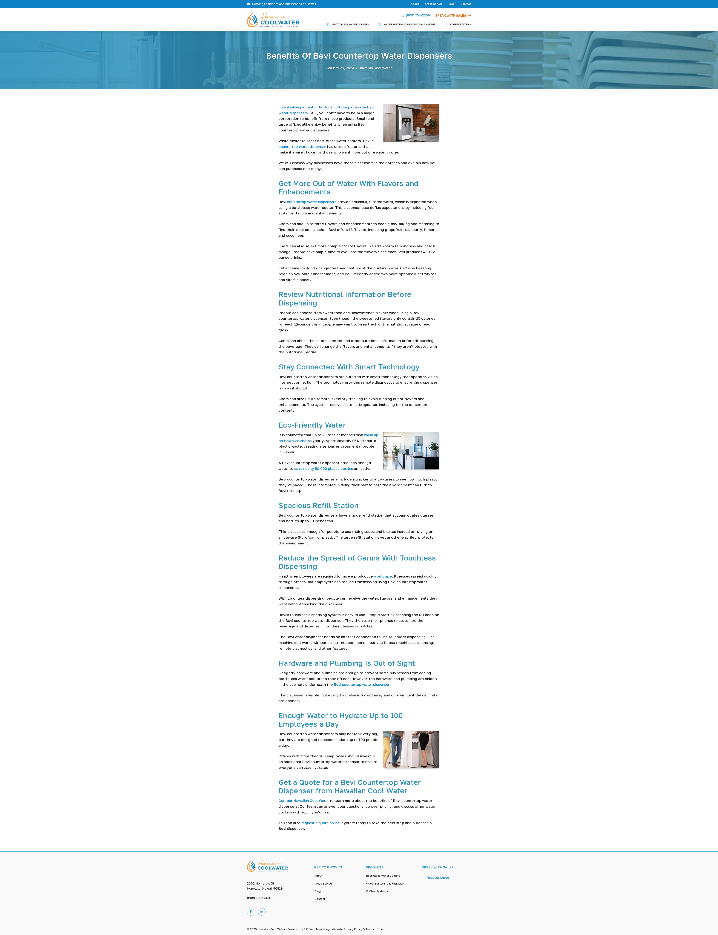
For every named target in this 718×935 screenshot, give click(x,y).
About (415, 3)
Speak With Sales (450, 15)
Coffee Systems (377, 891)
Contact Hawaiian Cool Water (304, 800)
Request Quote (438, 877)
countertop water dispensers (311, 201)
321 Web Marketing (317, 929)
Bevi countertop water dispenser (361, 684)
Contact (466, 3)
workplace (383, 576)
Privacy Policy (353, 929)
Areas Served (434, 3)
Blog (452, 3)
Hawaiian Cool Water (271, 929)
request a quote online (320, 823)
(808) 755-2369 (418, 15)
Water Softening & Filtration (385, 883)
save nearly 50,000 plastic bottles (323, 468)
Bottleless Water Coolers (383, 875)
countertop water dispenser (302, 146)
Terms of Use (375, 929)
